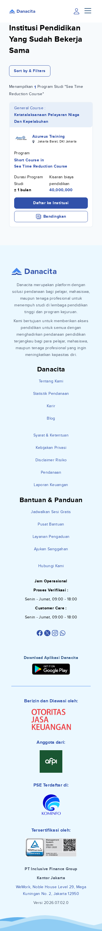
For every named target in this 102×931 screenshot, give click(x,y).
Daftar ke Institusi (51, 203)
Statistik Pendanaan (51, 393)
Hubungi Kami (51, 566)
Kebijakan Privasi (51, 447)
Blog (51, 418)
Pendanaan (51, 472)
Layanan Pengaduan (51, 536)
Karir (51, 406)
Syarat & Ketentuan (51, 435)
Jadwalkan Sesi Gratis (51, 511)
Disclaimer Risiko (51, 460)
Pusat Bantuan (51, 524)
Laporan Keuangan (51, 484)
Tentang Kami (51, 381)
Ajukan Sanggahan (51, 549)
